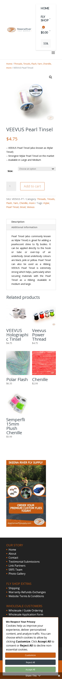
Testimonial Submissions (24, 561)
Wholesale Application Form (26, 614)
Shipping (14, 588)
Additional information (24, 227)
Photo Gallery (17, 573)
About (12, 553)
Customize (30, 655)
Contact (13, 557)
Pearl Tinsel (12, 207)
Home (9, 63)
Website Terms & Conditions (26, 596)
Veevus (31, 207)
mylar (46, 203)
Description (17, 221)
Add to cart (32, 186)
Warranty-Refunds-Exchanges (27, 592)
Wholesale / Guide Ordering (26, 610)
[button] (51, 77)
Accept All (30, 669)
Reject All (30, 662)
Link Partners (17, 565)
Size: (10, 171)
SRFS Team (15, 569)
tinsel (23, 207)
